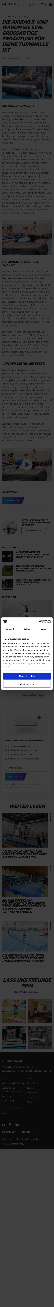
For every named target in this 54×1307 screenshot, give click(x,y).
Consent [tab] (10, 629)
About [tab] (44, 629)
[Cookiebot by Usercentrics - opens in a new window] (39, 621)
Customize (25, 684)
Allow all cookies (27, 676)
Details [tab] (27, 629)
